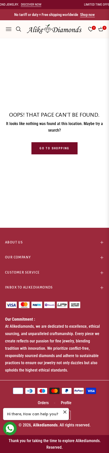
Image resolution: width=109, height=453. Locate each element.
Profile (66, 402)
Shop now (87, 14)
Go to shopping (54, 148)
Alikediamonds (45, 425)
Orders (43, 402)
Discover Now (29, 4)
